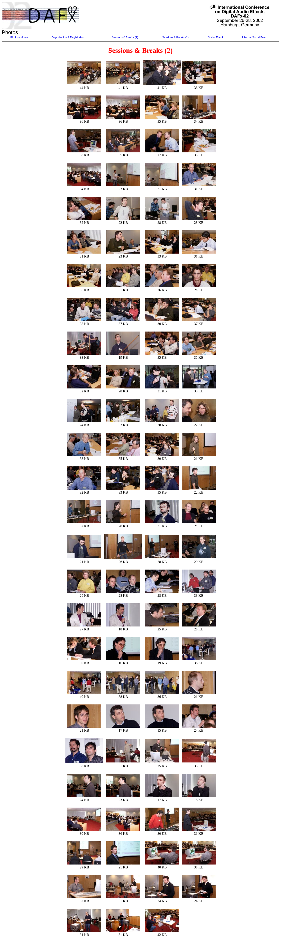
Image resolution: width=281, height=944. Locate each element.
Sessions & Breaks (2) (175, 37)
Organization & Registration (68, 37)
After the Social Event (254, 37)
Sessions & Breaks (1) (125, 37)
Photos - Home (19, 37)
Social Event (215, 37)
